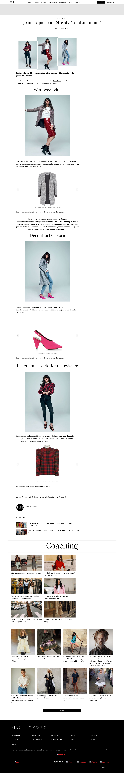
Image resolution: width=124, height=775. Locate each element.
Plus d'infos (69, 750)
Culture (43, 2)
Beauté (36, 2)
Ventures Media (56, 739)
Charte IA (94, 739)
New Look (57, 81)
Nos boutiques (37, 739)
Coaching (62, 546)
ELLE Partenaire (63, 28)
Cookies (14, 744)
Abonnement (16, 735)
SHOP (101, 2)
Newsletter (110, 2)
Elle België (15, 739)
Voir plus (62, 710)
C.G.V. (73, 739)
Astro (70, 2)
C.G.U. (73, 735)
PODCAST (77, 2)
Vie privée (94, 735)
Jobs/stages (36, 735)
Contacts (54, 735)
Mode (30, 2)
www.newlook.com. (56, 212)
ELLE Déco (62, 2)
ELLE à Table (53, 2)
